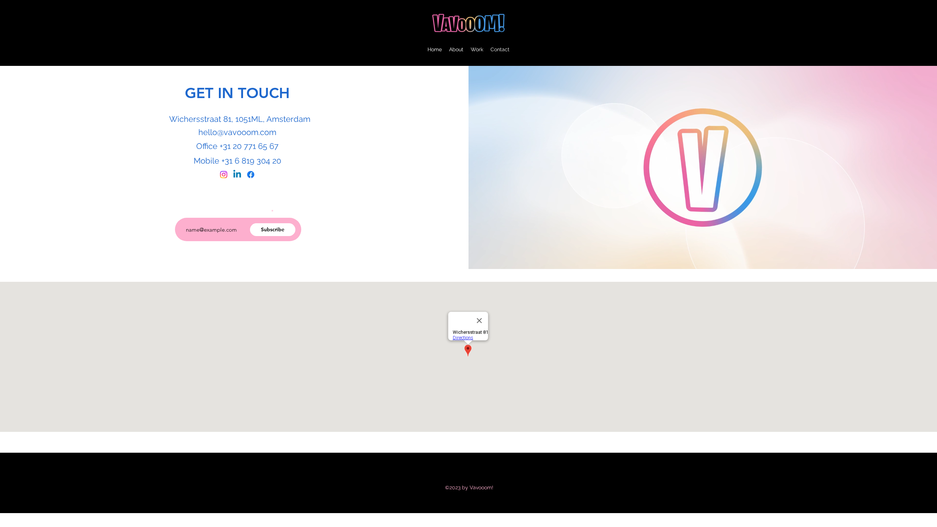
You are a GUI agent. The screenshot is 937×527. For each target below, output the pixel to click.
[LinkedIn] (237, 174)
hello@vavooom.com (237, 132)
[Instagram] (223, 174)
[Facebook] (250, 174)
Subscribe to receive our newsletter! (228, 211)
